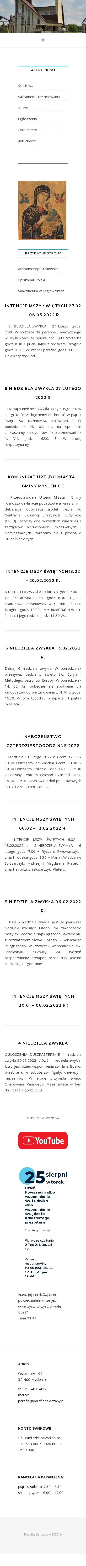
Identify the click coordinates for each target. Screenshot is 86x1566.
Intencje (25, 107)
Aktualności (27, 141)
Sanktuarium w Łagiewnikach (41, 290)
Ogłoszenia (27, 118)
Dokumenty (27, 129)
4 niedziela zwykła (43, 1043)
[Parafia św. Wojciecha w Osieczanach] (43, 16)
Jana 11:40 (27, 1318)
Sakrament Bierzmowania (39, 96)
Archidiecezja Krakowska (38, 268)
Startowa (25, 85)
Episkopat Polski (31, 280)
